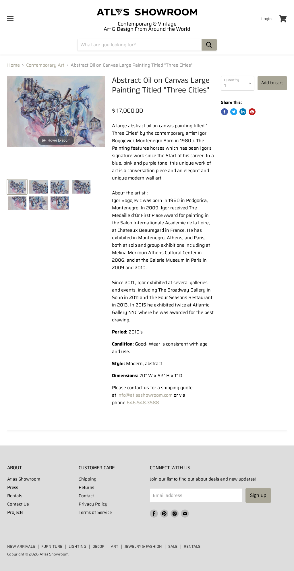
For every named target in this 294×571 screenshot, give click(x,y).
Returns (86, 487)
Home (13, 65)
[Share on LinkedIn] (242, 111)
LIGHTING (77, 546)
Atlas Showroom (23, 479)
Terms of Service (95, 512)
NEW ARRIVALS (21, 546)
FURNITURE (51, 546)
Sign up (258, 495)
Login (266, 18)
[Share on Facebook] (224, 111)
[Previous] (11, 112)
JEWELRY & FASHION (143, 546)
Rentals (14, 495)
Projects (15, 512)
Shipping (87, 479)
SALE (172, 546)
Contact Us (18, 504)
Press (12, 487)
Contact (86, 495)
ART (114, 546)
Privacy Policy (93, 504)
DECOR (98, 546)
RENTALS (192, 546)
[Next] (100, 112)
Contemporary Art (45, 65)
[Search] (209, 45)
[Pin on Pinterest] (252, 111)
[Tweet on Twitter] (233, 111)
